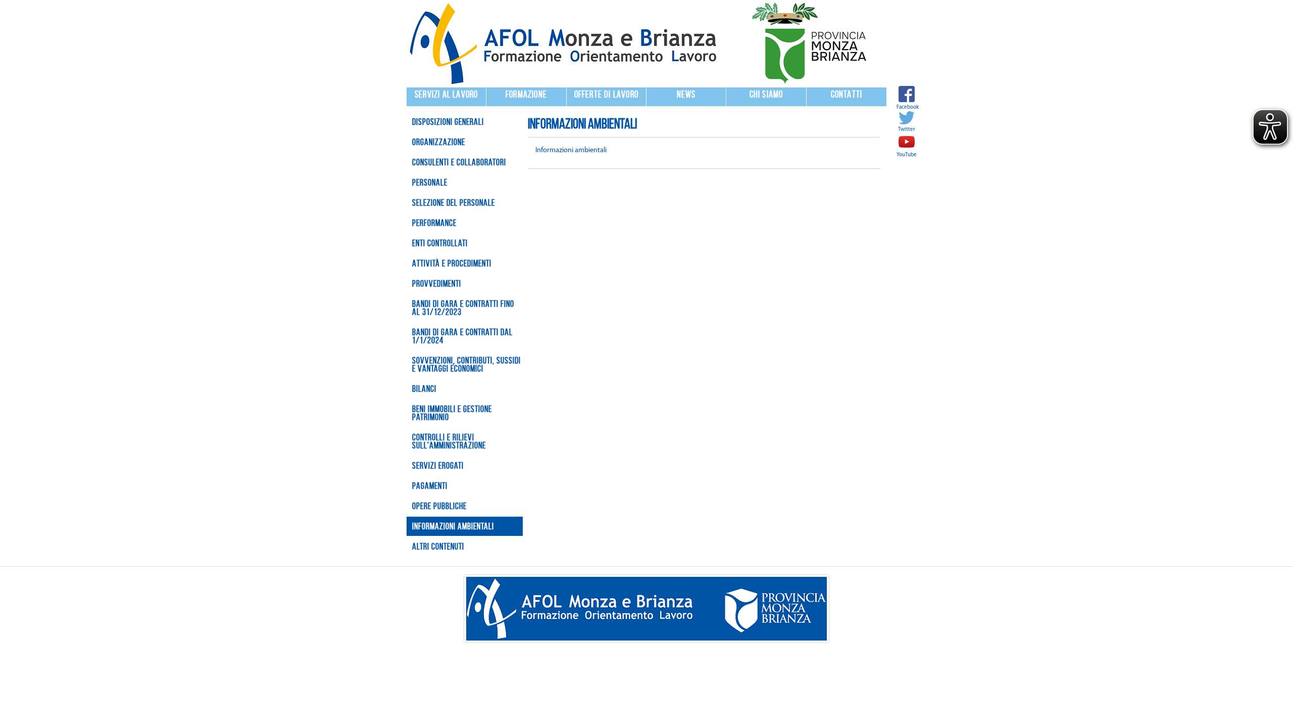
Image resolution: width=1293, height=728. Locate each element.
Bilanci (424, 389)
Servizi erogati (438, 466)
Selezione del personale (453, 203)
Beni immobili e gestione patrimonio (452, 413)
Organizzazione (438, 142)
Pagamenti (429, 486)
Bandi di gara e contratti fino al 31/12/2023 (463, 308)
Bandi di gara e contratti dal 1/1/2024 (462, 336)
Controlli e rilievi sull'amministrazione (449, 441)
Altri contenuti (438, 546)
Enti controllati (440, 243)
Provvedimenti (436, 284)
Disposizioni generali (448, 122)
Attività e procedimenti (451, 263)
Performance (434, 223)
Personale (429, 182)
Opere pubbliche (439, 506)
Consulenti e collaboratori (459, 162)
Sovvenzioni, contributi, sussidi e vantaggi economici (466, 364)
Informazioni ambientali (453, 526)
